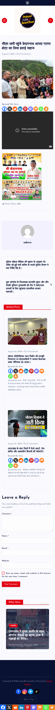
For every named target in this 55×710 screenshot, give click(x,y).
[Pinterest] (25, 109)
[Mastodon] (30, 109)
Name (5, 536)
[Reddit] (15, 109)
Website (5, 561)
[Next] (47, 602)
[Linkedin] (20, 109)
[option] (27, 629)
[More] (46, 109)
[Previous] (42, 602)
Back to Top (29, 699)
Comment (7, 514)
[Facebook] (4, 109)
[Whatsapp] (41, 109)
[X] (9, 109)
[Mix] (35, 109)
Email (5, 548)
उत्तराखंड (13, 625)
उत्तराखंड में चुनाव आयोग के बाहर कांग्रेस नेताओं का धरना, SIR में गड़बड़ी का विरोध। (26, 635)
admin (27, 242)
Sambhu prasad (15, 645)
